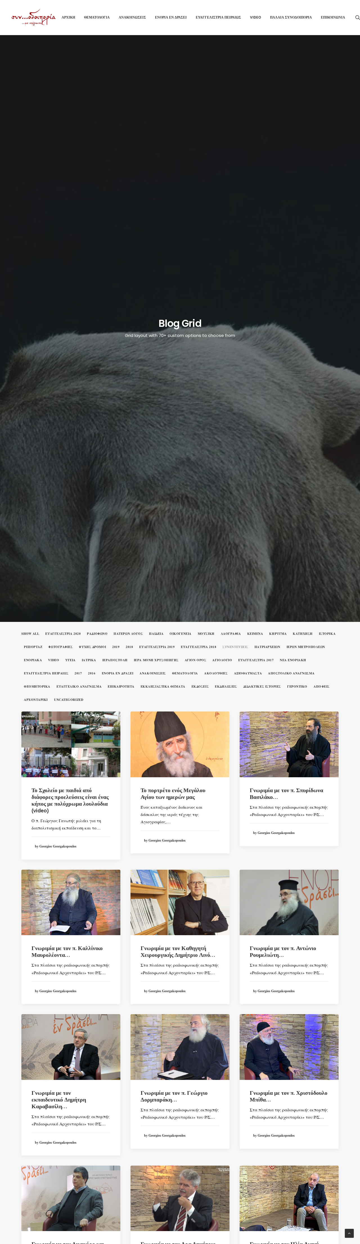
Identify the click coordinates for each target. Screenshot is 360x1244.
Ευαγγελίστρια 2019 (157, 647)
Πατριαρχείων (267, 647)
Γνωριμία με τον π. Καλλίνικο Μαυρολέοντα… (67, 952)
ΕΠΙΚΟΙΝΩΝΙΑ (333, 17)
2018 (129, 647)
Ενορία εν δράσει (118, 673)
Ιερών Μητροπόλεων (306, 647)
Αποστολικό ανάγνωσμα (291, 673)
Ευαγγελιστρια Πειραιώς (218, 17)
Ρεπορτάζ (33, 647)
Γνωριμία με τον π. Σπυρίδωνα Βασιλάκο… (286, 794)
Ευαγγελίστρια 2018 (198, 647)
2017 (78, 673)
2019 (116, 647)
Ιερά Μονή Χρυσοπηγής (156, 660)
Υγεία (70, 660)
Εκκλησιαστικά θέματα (163, 686)
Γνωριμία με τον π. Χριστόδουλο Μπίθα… (288, 1097)
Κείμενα (255, 633)
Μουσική (206, 633)
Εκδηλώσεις (226, 686)
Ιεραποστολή (115, 660)
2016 (91, 673)
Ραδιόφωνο (97, 633)
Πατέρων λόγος (128, 633)
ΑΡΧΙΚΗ (68, 17)
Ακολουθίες (216, 673)
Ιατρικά (89, 660)
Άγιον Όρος (195, 660)
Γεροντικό (297, 686)
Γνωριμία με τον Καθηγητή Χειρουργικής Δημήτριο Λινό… (178, 952)
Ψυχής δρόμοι (92, 647)
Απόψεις (322, 686)
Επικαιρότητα (121, 686)
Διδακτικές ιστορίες (262, 686)
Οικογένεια (181, 633)
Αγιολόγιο (222, 660)
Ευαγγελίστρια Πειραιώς (46, 673)
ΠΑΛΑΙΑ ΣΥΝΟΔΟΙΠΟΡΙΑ (291, 17)
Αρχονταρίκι (36, 699)
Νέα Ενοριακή (293, 660)
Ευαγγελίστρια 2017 (256, 660)
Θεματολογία (185, 673)
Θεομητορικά (37, 686)
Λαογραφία (231, 633)
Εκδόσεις (200, 686)
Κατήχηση (302, 633)
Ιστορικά (327, 633)
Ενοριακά (33, 660)
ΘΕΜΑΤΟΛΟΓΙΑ (97, 17)
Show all (30, 633)
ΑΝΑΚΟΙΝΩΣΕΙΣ (132, 17)
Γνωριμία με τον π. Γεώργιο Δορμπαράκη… (174, 1097)
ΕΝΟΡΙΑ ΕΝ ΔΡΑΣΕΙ (171, 17)
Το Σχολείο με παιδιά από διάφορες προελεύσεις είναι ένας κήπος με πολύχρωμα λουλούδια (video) (70, 800)
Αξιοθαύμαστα (248, 673)
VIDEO (255, 17)
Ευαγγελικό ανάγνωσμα (79, 686)
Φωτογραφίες (60, 647)
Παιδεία (156, 633)
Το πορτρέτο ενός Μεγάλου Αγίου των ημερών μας (173, 794)
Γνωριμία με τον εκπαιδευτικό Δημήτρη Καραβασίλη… (59, 1100)
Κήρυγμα (278, 633)
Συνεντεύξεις (235, 647)
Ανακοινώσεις (153, 673)
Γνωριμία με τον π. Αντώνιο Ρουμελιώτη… (283, 952)
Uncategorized (68, 699)
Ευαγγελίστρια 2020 (63, 633)
